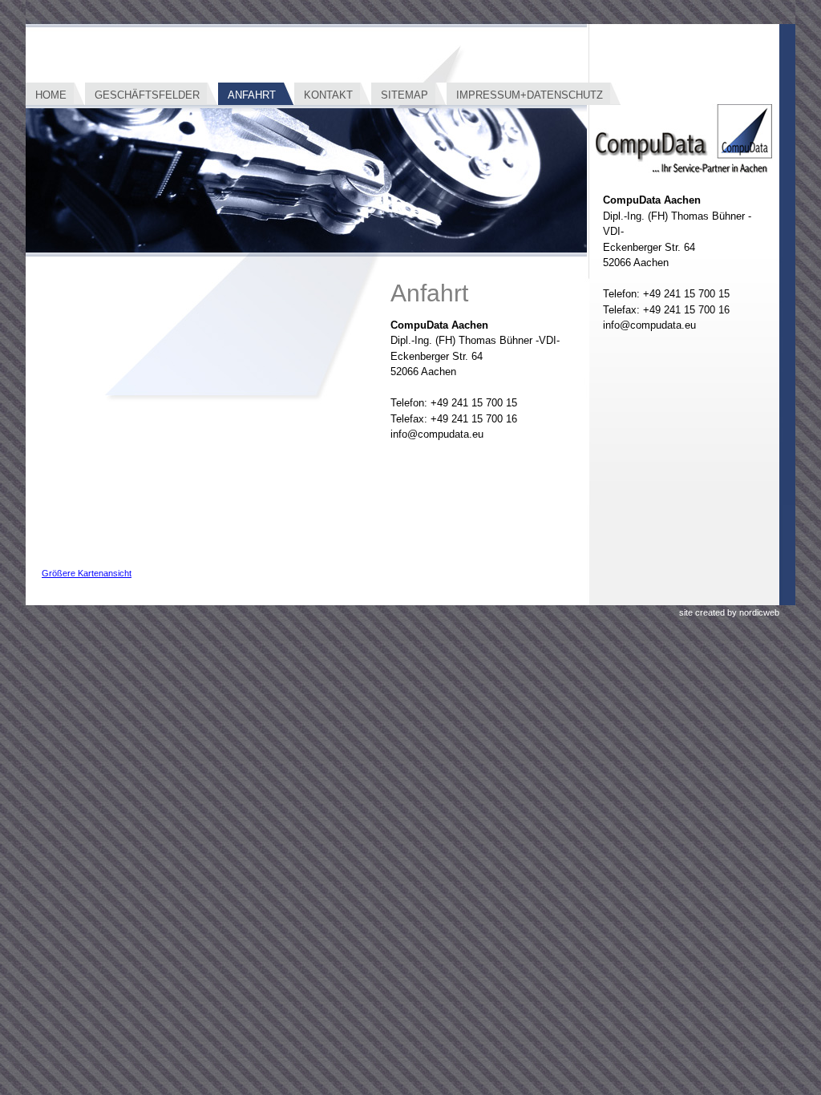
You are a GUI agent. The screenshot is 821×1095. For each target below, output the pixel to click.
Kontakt (328, 95)
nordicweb (759, 612)
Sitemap (404, 95)
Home (51, 95)
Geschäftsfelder (147, 95)
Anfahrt (252, 95)
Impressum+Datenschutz (529, 95)
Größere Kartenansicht (86, 573)
